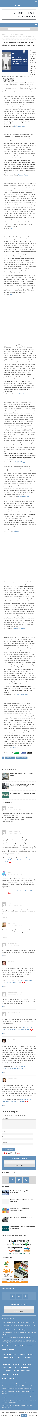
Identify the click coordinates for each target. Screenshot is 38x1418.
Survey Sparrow (23, 496)
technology (25, 1371)
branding (23, 1354)
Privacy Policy (32, 1415)
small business (24, 1367)
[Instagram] (22, 5)
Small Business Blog (16, 34)
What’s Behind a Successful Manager (22, 793)
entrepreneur (27, 1357)
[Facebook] (15, 5)
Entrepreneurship (8, 36)
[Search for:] (19, 29)
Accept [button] (24, 1415)
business (31, 1354)
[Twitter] (19, 5)
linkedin (30, 1361)
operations (27, 1364)
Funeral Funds (23, 175)
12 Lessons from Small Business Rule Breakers (23, 1385)
